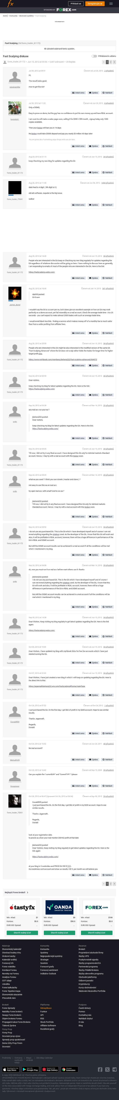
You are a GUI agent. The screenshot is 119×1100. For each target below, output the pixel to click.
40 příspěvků (108, 744)
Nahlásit (108, 93)
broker (40, 128)
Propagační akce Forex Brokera (16, 1022)
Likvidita (6, 984)
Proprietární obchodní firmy (91, 952)
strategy (56, 534)
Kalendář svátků (9, 959)
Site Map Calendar (44, 1058)
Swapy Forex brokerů (11, 1015)
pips (40, 354)
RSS (42, 1018)
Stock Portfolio (47, 1022)
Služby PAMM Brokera (89, 970)
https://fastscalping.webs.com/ (42, 272)
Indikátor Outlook (48, 973)
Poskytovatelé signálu (88, 959)
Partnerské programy (88, 966)
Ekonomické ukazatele (12, 994)
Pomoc (82, 1011)
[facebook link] (100, 1069)
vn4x (15, 422)
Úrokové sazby (8, 956)
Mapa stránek (29, 1059)
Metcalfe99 (15, 760)
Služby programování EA (90, 963)
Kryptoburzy (84, 984)
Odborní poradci (86, 980)
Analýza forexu (9, 977)
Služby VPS (84, 956)
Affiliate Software (48, 1025)
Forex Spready (8, 1008)
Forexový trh (7, 963)
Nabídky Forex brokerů (12, 1011)
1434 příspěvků (107, 183)
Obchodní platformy (88, 977)
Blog (81, 1025)
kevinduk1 (15, 119)
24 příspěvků (108, 796)
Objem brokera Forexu (12, 1018)
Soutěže (44, 963)
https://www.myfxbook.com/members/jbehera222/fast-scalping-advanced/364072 (63, 359)
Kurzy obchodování (87, 987)
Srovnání (6, 1046)
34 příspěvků (108, 157)
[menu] (111, 3)
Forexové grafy (47, 966)
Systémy (44, 952)
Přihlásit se (76, 3)
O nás (81, 1022)
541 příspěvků (108, 288)
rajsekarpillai (15, 87)
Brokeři (82, 949)
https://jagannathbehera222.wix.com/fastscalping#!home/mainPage (57, 686)
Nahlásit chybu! (86, 1018)
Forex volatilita (8, 966)
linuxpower (14, 786)
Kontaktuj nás (85, 1015)
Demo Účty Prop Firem (12, 1043)
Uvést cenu (79, 93)
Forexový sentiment (49, 970)
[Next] (114, 62)
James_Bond (14, 305)
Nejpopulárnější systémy (51, 956)
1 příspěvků (109, 705)
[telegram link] (114, 1069)
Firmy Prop (7, 1032)
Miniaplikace (46, 1008)
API (42, 1015)
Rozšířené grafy (47, 1029)
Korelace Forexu (9, 970)
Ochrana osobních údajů (19, 1060)
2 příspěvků (109, 71)
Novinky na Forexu (10, 973)
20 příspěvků (108, 405)
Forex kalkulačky (9, 987)
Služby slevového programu (91, 973)
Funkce (43, 1011)
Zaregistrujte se (95, 3)
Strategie (44, 959)
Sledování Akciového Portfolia (92, 991)
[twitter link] (107, 1069)
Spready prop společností (13, 1039)
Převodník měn (9, 998)
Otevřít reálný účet (22, 933)
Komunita (44, 949)
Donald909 (14, 722)
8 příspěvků (109, 103)
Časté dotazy (85, 1008)
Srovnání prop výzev (11, 1036)
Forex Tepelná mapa (11, 991)
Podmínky (6, 1058)
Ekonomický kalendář (11, 949)
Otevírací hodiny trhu (11, 952)
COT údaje (6, 980)
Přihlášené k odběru (107, 56)
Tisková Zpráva (9, 1025)
